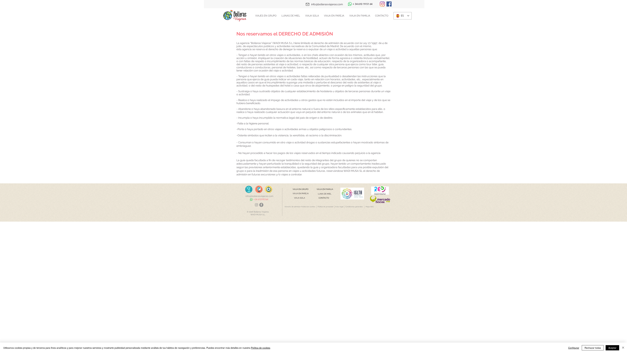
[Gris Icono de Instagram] (256, 205)
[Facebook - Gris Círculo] (261, 205)
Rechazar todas (593, 347)
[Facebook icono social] (389, 4)
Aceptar (612, 347)
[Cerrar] (623, 347)
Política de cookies (260, 347)
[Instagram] (382, 4)
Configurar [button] (573, 347)
